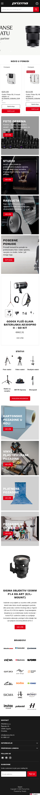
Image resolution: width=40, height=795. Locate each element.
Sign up (32, 774)
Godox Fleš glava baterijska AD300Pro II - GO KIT (20, 324)
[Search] (36, 9)
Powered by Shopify (20, 791)
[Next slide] (33, 313)
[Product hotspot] (23, 565)
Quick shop (11, 106)
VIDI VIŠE (20, 338)
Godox (4, 102)
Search (20, 787)
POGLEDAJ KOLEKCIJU (20, 398)
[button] (8, 313)
